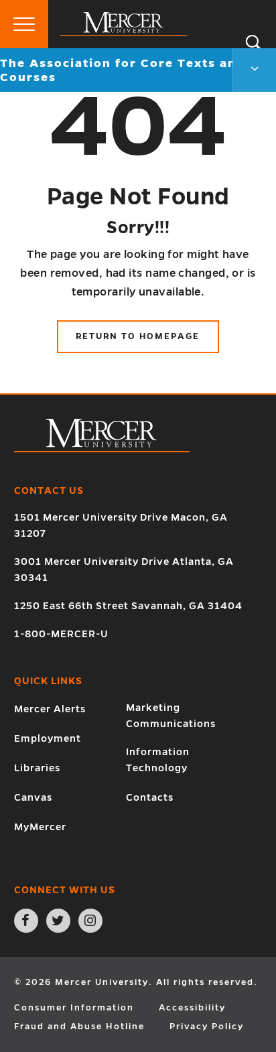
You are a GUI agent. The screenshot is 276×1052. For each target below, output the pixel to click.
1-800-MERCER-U (61, 634)
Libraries (37, 768)
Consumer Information (74, 1007)
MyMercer (40, 826)
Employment (47, 738)
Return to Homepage (138, 336)
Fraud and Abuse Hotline (79, 1026)
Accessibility (192, 1007)
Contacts (150, 797)
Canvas (33, 797)
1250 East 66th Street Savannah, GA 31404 (128, 605)
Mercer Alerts (50, 709)
